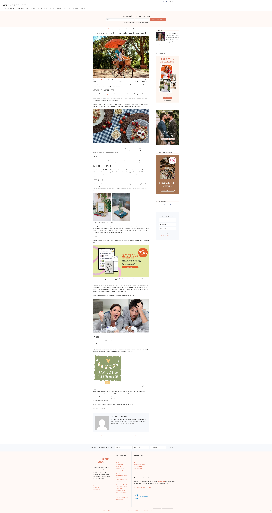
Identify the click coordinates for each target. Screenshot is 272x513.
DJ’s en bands (119, 473)
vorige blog (108, 94)
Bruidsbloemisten (120, 459)
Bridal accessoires (120, 461)
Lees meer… (170, 46)
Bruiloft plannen (138, 462)
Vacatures (96, 485)
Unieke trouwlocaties (121, 492)
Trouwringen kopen (120, 495)
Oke (157, 510)
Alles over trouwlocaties (139, 459)
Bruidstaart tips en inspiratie (141, 461)
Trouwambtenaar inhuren (122, 483)
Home (103, 28)
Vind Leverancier (157, 20)
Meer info (167, 510)
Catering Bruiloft (120, 472)
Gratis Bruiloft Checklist (139, 464)
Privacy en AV (97, 489)
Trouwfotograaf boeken (121, 486)
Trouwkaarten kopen (121, 481)
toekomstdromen (97, 281)
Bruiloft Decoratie (120, 468)
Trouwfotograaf (138, 468)
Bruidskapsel (119, 462)
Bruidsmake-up (119, 464)
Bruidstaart (118, 466)
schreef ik (103, 79)
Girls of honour (15, 5)
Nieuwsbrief (96, 487)
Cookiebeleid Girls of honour (167, 235)
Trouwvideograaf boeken (122, 497)
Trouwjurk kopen (138, 466)
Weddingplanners (120, 499)
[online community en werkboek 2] (121, 276)
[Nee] (270, 510)
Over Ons (96, 484)
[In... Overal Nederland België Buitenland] (142, 19)
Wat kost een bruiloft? (139, 470)
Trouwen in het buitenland (122, 484)
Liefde (107, 28)
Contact (95, 482)
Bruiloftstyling (119, 470)
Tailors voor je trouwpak (121, 494)
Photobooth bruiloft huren (122, 479)
